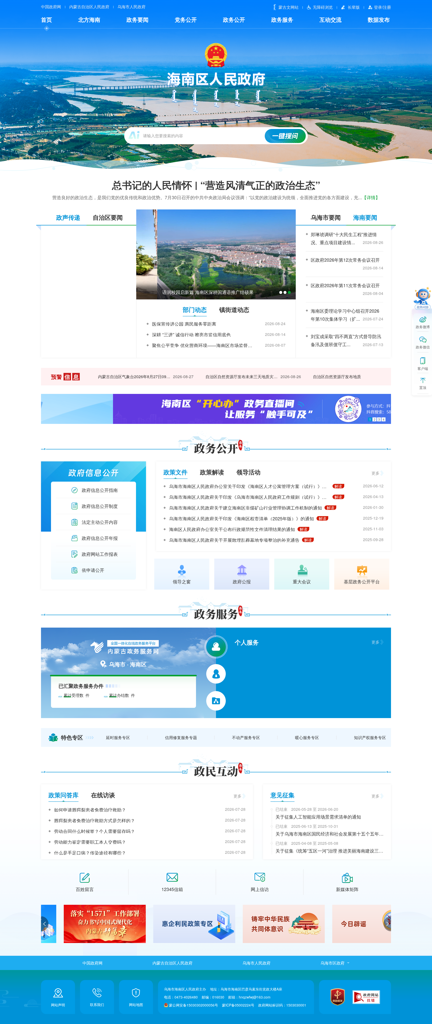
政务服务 (282, 19)
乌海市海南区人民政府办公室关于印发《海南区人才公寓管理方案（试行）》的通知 (249, 486)
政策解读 (212, 472)
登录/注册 (382, 7)
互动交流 (331, 19)
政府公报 (242, 581)
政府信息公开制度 (100, 506)
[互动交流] (216, 770)
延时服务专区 (118, 738)
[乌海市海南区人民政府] (216, 77)
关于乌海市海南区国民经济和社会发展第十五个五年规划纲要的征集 (330, 833)
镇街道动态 (234, 309)
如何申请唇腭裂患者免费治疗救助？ (90, 809)
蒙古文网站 (288, 7)
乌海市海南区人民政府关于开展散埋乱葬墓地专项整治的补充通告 (234, 540)
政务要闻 (137, 19)
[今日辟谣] (261, 924)
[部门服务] (216, 700)
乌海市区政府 (332, 963)
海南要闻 (365, 217)
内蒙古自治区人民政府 (89, 6)
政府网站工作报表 (100, 554)
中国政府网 (51, 6)
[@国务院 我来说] (216, 409)
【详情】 (371, 197)
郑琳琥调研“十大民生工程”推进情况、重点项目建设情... (344, 238)
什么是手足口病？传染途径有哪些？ (90, 852)
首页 (46, 19)
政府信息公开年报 (100, 538)
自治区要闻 (108, 217)
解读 (338, 486)
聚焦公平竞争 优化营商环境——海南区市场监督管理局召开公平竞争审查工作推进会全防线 (203, 345)
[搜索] (285, 136)
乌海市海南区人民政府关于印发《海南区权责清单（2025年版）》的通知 (241, 518)
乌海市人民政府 (132, 6)
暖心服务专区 (307, 738)
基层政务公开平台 (362, 581)
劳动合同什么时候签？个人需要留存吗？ (94, 831)
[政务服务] (216, 613)
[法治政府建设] (351, 924)
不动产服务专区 (246, 738)
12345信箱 (172, 889)
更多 (376, 473)
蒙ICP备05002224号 (238, 1005)
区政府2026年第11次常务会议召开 (345, 285)
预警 (65, 377)
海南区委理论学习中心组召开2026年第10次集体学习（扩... (345, 314)
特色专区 (72, 737)
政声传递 (68, 217)
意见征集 (282, 795)
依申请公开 (93, 570)
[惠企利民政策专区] (82, 924)
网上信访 (260, 889)
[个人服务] (216, 646)
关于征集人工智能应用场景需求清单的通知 (318, 816)
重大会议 (302, 581)
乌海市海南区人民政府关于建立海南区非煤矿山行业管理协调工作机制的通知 (245, 507)
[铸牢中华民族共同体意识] (171, 924)
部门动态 (195, 309)
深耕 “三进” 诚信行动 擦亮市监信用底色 (191, 334)
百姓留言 (85, 889)
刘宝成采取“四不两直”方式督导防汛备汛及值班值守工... (346, 340)
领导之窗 (182, 581)
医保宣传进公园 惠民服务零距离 (184, 323)
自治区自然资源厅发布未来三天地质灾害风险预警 (227, 376)
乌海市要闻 (326, 217)
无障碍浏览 (323, 7)
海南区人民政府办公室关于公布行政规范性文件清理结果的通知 (232, 529)
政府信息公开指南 (100, 490)
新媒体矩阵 (347, 889)
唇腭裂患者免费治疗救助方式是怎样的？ (94, 820)
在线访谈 (103, 795)
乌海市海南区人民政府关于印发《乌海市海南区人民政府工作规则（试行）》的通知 (249, 497)
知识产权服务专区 (370, 738)
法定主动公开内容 (100, 522)
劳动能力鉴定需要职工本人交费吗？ (90, 842)
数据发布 (379, 19)
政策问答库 (63, 795)
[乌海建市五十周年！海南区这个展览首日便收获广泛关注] (216, 254)
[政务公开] (216, 447)
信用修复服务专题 (181, 738)
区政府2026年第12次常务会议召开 (345, 259)
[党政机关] (337, 997)
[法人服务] (216, 674)
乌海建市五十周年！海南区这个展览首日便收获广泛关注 (197, 292)
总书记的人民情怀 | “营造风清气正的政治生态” (216, 185)
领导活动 (248, 472)
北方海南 (89, 19)
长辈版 (354, 7)
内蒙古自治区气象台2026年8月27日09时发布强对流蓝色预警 (120, 376)
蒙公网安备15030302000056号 (193, 1005)
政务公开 (234, 19)
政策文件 (176, 472)
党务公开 (186, 19)
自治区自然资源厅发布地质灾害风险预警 (335, 376)
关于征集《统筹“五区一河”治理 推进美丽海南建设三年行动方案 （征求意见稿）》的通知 (329, 850)
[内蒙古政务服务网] (123, 648)
